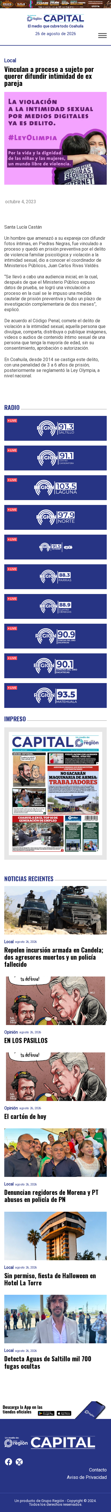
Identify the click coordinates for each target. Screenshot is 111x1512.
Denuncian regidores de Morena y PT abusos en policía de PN (51, 1196)
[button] (102, 36)
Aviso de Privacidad (87, 1477)
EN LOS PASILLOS (26, 1040)
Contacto (98, 1470)
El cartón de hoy (25, 1116)
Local (10, 60)
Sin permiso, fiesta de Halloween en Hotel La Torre (50, 1279)
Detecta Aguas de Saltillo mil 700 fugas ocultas (47, 1362)
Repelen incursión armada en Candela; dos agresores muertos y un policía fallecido (53, 957)
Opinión (11, 1032)
